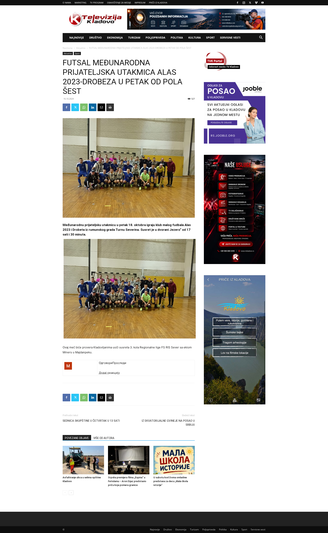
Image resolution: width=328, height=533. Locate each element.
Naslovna (68, 48)
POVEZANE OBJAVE (77, 438)
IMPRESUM (140, 2)
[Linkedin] (92, 107)
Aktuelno (80, 48)
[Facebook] (237, 2)
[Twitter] (250, 2)
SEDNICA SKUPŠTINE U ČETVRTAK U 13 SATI (91, 420)
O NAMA (67, 2)
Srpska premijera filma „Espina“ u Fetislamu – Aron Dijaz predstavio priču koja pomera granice (127, 481)
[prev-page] (65, 492)
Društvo (95, 37)
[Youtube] (262, 2)
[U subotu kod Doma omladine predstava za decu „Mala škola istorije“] (174, 460)
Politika (177, 37)
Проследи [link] (119, 363)
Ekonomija (115, 37)
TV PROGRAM (96, 2)
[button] (260, 38)
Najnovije (76, 37)
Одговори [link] (105, 363)
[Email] (101, 107)
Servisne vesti (230, 37)
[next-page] (71, 492)
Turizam (134, 37)
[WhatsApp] (84, 107)
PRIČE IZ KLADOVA (158, 2)
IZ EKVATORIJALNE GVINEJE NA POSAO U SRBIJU (168, 422)
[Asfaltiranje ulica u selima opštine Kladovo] (83, 460)
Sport (210, 37)
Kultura (194, 37)
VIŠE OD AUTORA (103, 438)
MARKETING (80, 2)
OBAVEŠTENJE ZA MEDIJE (119, 2)
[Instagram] (244, 2)
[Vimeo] (256, 2)
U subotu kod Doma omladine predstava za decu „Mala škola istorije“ (170, 481)
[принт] (110, 107)
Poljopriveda (155, 37)
